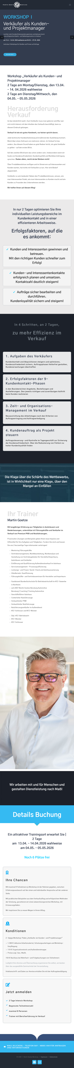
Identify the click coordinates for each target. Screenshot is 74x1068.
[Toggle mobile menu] (70, 5)
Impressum (44, 1057)
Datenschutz (53, 1057)
